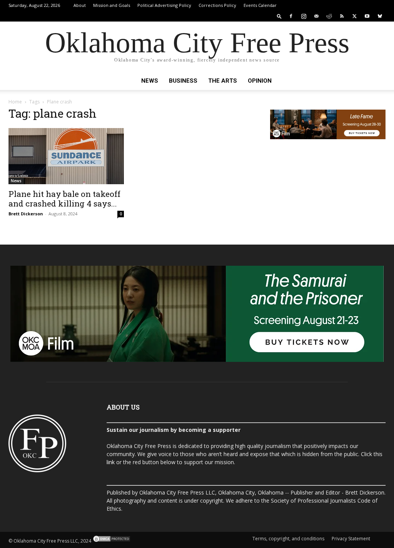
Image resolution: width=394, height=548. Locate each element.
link (111, 462)
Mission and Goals (111, 5)
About (79, 5)
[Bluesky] (380, 16)
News (149, 80)
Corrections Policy (217, 5)
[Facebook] (291, 16)
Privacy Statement (351, 538)
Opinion (260, 80)
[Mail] (316, 16)
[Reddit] (329, 16)
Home (15, 101)
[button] (279, 16)
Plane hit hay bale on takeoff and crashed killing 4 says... (64, 198)
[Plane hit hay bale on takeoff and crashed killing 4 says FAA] (66, 156)
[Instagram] (303, 16)
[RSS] (341, 16)
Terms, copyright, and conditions (288, 538)
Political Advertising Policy (164, 5)
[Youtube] (367, 16)
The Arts (222, 80)
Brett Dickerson (25, 214)
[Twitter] (354, 16)
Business (183, 80)
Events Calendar (260, 5)
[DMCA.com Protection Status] (111, 541)
